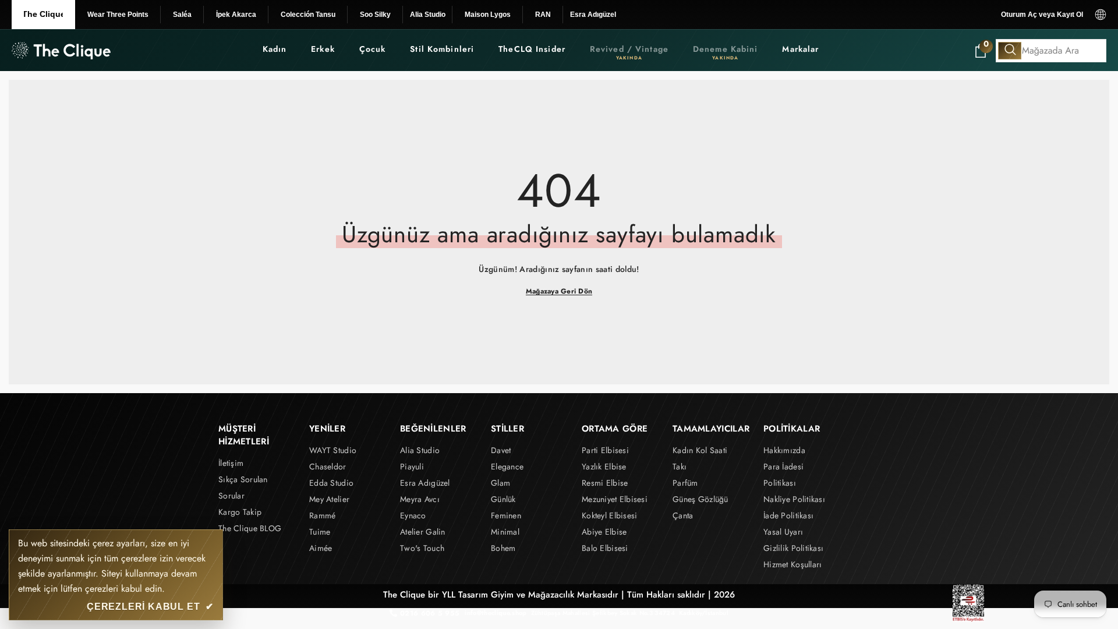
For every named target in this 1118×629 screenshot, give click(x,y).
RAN (543, 14)
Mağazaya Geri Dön (559, 291)
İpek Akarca (236, 14)
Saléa (182, 14)
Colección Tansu (308, 14)
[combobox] (1051, 50)
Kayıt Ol (1070, 14)
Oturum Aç (1019, 14)
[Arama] (1051, 50)
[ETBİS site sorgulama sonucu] (968, 603)
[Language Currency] (1100, 14)
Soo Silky (375, 14)
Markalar (800, 49)
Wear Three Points (117, 14)
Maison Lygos (488, 14)
